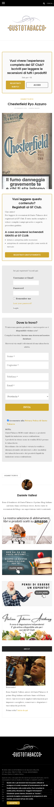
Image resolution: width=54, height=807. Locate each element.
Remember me (23, 298)
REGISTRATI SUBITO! (15, 85)
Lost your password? (22, 303)
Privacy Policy (7, 774)
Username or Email (23, 277)
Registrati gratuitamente (27, 255)
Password (18, 288)
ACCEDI (37, 85)
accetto (13, 803)
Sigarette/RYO (27, 99)
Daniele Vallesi (34, 108)
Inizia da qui (22, 710)
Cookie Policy (19, 774)
